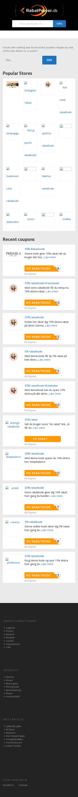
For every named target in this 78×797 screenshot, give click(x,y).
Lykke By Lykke (13, 726)
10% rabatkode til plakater (41, 385)
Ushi (8, 647)
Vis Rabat (40, 439)
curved (9, 640)
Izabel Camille (13, 745)
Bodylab (10, 637)
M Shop (10, 729)
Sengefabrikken (14, 739)
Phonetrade (12, 686)
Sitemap (23, 785)
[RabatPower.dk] (39, 10)
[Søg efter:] (22, 60)
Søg (59, 23)
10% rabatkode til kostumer (41, 283)
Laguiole (10, 627)
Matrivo (10, 677)
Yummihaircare (14, 742)
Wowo (9, 680)
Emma (9, 693)
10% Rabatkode (34, 249)
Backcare (11, 732)
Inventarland (13, 644)
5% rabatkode (33, 351)
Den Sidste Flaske (15, 736)
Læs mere (50, 257)
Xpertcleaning (13, 690)
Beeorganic (12, 683)
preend (10, 634)
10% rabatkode (34, 453)
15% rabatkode (34, 317)
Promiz (10, 631)
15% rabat (31, 419)
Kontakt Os (8, 785)
